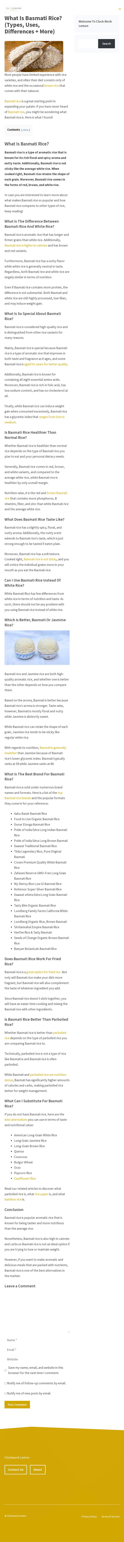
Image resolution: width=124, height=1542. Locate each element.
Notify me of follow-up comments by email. (36, 1383)
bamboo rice (13, 1199)
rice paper (41, 1194)
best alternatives (16, 1120)
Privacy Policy (89, 1516)
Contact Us (15, 1470)
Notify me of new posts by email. (29, 1393)
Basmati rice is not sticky (40, 559)
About (37, 1470)
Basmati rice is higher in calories (26, 245)
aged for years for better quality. (46, 364)
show (25, 130)
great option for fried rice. (43, 972)
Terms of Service (110, 1516)
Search (106, 43)
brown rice (51, 86)
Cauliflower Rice (25, 1178)
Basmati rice (13, 101)
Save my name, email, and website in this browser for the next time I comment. (35, 1370)
